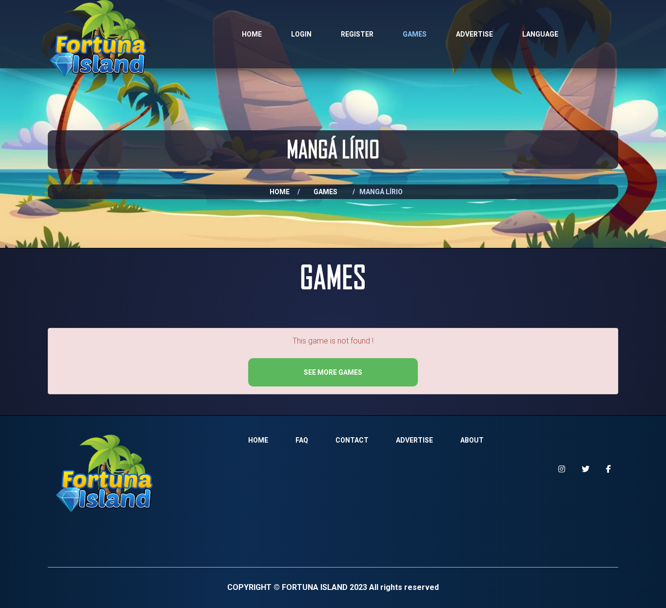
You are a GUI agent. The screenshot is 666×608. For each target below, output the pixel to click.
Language (540, 34)
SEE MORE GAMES (333, 372)
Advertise (474, 34)
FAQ (301, 440)
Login (301, 34)
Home (252, 34)
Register (357, 34)
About (472, 440)
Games (415, 34)
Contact (352, 440)
